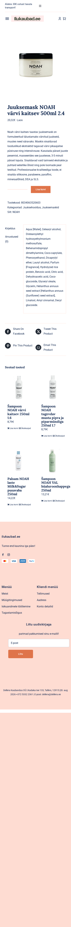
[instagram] (8, 554)
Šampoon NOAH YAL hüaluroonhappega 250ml (55, 484)
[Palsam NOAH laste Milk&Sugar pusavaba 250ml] (18, 460)
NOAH (16, 212)
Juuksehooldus (32, 207)
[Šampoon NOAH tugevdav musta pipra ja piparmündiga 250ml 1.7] (52, 387)
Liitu (20, 654)
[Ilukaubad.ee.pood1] (27, 16)
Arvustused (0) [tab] (11, 239)
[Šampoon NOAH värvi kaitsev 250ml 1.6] (18, 387)
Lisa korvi (41, 189)
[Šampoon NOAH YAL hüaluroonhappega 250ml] (52, 460)
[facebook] (3, 554)
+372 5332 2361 (25, 694)
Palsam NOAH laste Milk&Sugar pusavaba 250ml (18, 486)
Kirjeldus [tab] (10, 228)
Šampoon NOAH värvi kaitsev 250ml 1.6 (18, 412)
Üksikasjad (25, 428)
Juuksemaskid (50, 207)
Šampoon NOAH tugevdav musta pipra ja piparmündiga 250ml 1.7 (52, 415)
